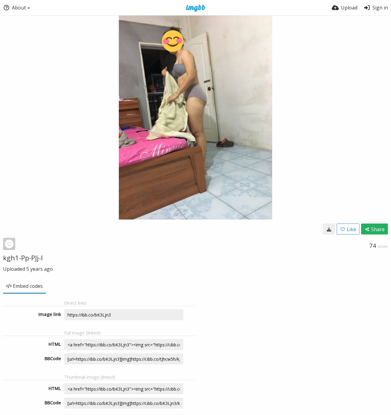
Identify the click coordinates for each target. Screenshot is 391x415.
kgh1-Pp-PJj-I (23, 257)
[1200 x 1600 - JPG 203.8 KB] (329, 229)
